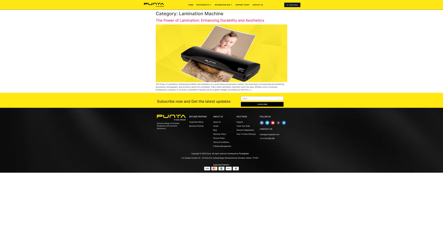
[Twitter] (267, 123)
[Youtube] (273, 123)
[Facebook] (262, 123)
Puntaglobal (244, 154)
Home (191, 5)
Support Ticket (242, 5)
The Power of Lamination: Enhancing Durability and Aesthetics (210, 20)
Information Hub (222, 5)
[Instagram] (278, 123)
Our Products (202, 5)
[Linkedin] (284, 123)
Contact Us (257, 5)
